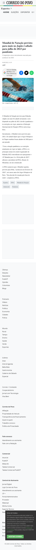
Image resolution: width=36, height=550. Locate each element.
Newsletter (6, 276)
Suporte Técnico (8, 509)
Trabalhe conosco (8, 423)
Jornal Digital (7, 484)
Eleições (5, 273)
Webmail (5, 503)
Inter (4, 361)
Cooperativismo (8, 390)
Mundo (5, 328)
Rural (4, 331)
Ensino (4, 338)
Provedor (5, 500)
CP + (3, 493)
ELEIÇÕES (15, 12)
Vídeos (4, 302)
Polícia (4, 318)
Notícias (5, 305)
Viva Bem (5, 396)
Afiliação (5, 411)
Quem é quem (7, 420)
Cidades (5, 315)
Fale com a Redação (9, 443)
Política (5, 308)
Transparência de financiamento (14, 417)
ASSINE (6, 12)
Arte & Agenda (7, 364)
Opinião (5, 282)
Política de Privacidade (10, 426)
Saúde (4, 341)
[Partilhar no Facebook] (21, 73)
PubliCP (5, 279)
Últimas (5, 270)
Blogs (4, 288)
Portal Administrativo (10, 497)
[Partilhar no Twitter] (26, 73)
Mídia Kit (5, 464)
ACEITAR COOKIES (15, 536)
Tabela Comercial (8, 467)
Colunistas (6, 285)
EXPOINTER (25, 12)
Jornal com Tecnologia (10, 393)
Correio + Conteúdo (9, 387)
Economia (6, 311)
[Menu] (4, 3)
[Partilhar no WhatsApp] (31, 73)
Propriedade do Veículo (10, 414)
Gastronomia (7, 370)
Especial (5, 376)
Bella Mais (6, 367)
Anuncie (5, 458)
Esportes (5, 8)
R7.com (5, 536)
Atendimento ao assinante (11, 440)
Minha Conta (7, 506)
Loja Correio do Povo (9, 487)
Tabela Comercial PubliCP (11, 470)
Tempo (4, 335)
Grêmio (5, 358)
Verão (4, 344)
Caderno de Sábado (9, 373)
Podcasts (5, 299)
